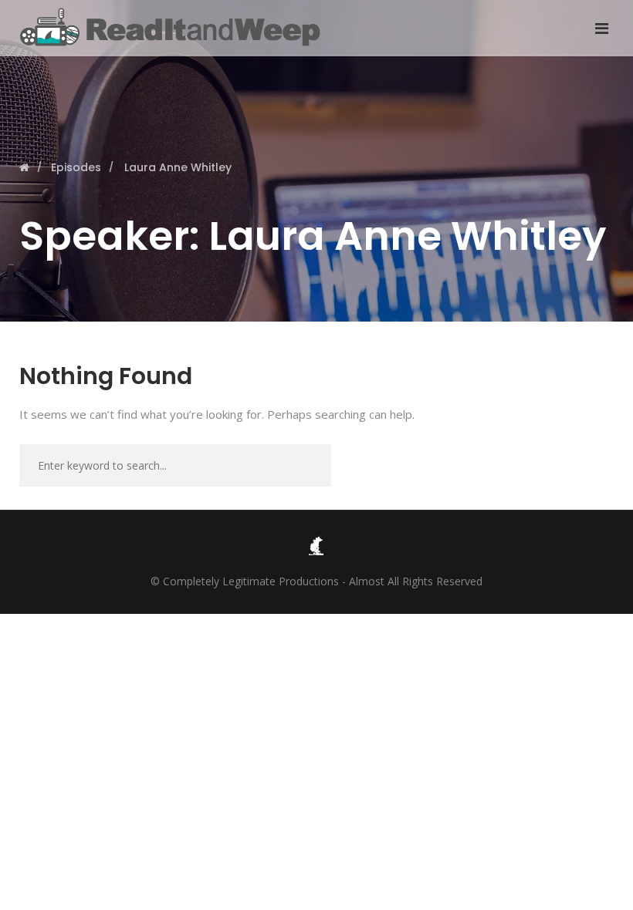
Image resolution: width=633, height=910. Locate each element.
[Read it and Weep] (173, 27)
